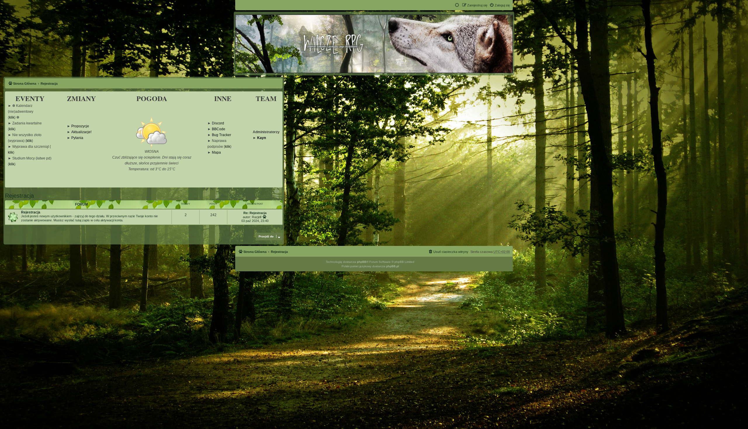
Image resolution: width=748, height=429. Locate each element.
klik (11, 117)
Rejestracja (19, 195)
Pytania (77, 138)
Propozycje (80, 126)
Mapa (216, 152)
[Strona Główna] (374, 43)
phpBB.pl (392, 266)
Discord (218, 123)
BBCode (218, 129)
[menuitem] (499, 5)
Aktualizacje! (81, 132)
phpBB (361, 261)
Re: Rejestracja (254, 213)
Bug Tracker (221, 135)
